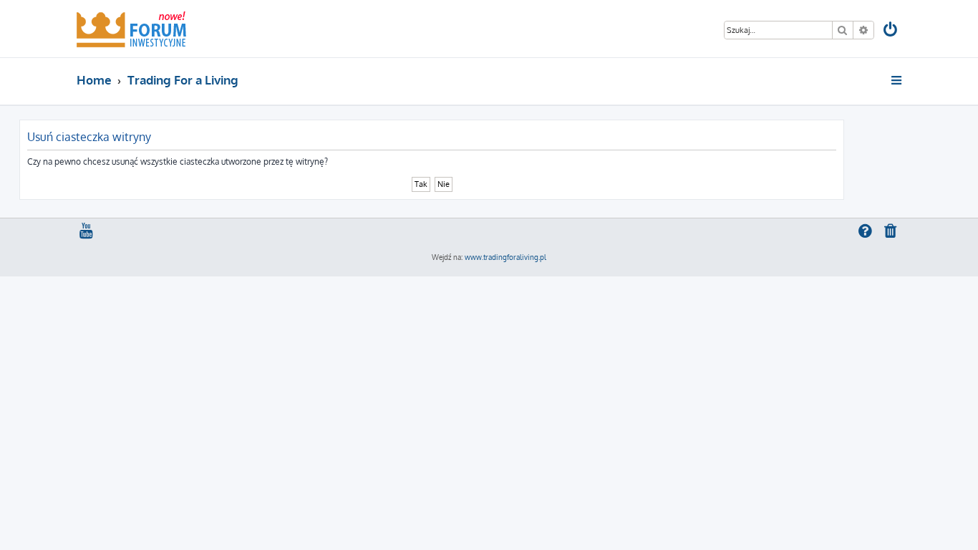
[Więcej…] (897, 80)
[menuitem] (891, 31)
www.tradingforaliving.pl (505, 257)
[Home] (131, 28)
